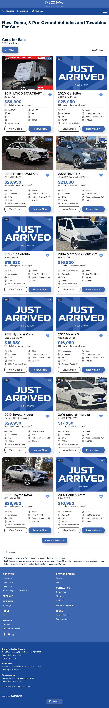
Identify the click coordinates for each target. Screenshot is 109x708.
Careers (59, 600)
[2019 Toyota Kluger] (27, 394)
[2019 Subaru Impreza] (81, 394)
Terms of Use (62, 619)
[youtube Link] (9, 634)
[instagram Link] (13, 634)
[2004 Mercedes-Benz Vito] (81, 233)
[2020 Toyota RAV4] (27, 474)
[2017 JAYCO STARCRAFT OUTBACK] (27, 73)
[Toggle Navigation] (105, 11)
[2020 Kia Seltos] (81, 73)
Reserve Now (40, 128)
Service (59, 578)
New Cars (7, 578)
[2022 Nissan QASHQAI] (27, 153)
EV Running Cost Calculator (15, 590)
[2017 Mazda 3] (81, 314)
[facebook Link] (4, 634)
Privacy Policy (62, 615)
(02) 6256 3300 (14, 655)
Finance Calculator (11, 629)
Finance (6, 624)
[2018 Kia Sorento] (27, 233)
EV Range (7, 605)
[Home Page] (54, 4)
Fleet (5, 615)
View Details (15, 128)
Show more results (54, 540)
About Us (60, 596)
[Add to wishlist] (50, 95)
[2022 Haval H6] (81, 153)
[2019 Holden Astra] (81, 474)
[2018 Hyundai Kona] (27, 314)
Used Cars (7, 586)
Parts (58, 582)
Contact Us (61, 592)
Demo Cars (8, 582)
